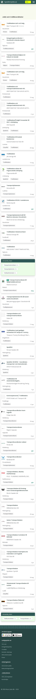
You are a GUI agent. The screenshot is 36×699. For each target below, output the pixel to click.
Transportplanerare (13, 185)
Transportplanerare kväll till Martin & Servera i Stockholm (16, 216)
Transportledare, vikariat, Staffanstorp (15, 473)
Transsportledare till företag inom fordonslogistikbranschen (17, 489)
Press (3, 657)
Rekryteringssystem (8, 668)
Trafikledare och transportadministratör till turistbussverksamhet (16, 88)
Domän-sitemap (7, 652)
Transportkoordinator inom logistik (16, 411)
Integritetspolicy (7, 647)
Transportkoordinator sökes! (16, 442)
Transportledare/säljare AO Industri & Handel (16, 56)
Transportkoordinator (14, 457)
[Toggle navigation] (33, 2)
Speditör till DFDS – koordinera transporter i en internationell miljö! (17, 363)
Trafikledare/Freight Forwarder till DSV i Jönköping (18, 121)
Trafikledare (11, 154)
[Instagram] (2, 684)
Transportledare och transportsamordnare (14, 315)
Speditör (9, 347)
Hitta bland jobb (7, 655)
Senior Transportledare (14, 520)
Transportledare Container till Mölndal (17, 536)
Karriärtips (5, 679)
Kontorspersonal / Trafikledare (17, 396)
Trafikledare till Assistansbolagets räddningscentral (13, 380)
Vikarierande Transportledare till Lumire (18, 584)
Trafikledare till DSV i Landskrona (18, 200)
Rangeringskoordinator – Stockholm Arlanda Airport (16, 39)
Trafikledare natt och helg (15, 23)
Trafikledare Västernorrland (16, 232)
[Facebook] (9, 684)
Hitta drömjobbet (7, 677)
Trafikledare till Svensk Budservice (14, 138)
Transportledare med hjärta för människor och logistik (17, 553)
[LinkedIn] (5, 684)
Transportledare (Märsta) (15, 600)
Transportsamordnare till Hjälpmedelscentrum (17, 281)
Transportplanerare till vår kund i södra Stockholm (18, 298)
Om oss (4, 644)
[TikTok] (12, 684)
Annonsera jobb (6, 666)
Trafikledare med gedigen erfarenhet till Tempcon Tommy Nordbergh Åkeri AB (17, 331)
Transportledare (12, 505)
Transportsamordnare (14, 427)
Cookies (4, 649)
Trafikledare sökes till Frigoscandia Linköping (14, 170)
